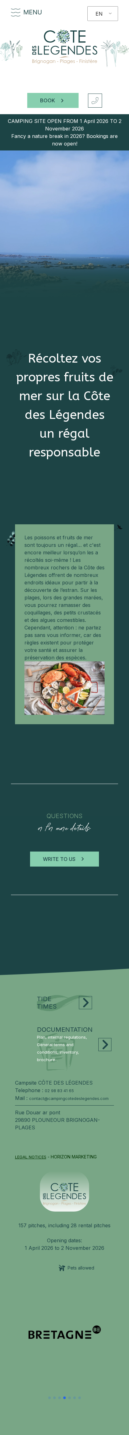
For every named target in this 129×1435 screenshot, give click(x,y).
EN (99, 14)
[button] (49, 1398)
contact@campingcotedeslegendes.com (69, 1098)
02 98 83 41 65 (59, 1090)
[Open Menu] (16, 13)
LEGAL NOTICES (30, 1156)
